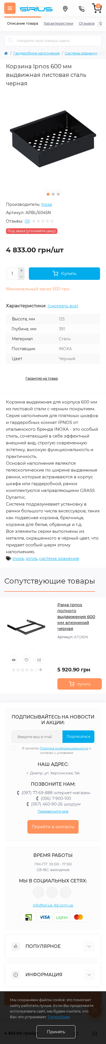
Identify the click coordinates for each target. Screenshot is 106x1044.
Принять (56, 1031)
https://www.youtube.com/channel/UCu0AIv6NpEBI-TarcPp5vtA (65, 892)
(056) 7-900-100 (56, 798)
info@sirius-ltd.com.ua (53, 905)
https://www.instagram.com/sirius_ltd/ (52, 892)
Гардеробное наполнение (36, 53)
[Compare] (39, 660)
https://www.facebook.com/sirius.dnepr (38, 892)
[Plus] (21, 270)
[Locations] (65, 8)
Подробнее (59, 1017)
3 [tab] (58, 194)
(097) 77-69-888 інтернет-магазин (55, 792)
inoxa (18, 558)
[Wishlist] (26, 660)
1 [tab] (48, 194)
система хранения (59, 558)
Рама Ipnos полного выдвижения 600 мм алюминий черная (76, 616)
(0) (27, 221)
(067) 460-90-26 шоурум (56, 804)
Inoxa (46, 204)
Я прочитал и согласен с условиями (56, 751)
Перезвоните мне (53, 811)
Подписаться (78, 736)
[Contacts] (81, 8)
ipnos (31, 558)
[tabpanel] (53, 137)
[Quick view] (13, 660)
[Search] (10, 40)
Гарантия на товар (41, 378)
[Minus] (21, 277)
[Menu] (10, 8)
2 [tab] (53, 194)
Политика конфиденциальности (64, 748)
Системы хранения (81, 53)
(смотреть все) (62, 305)
